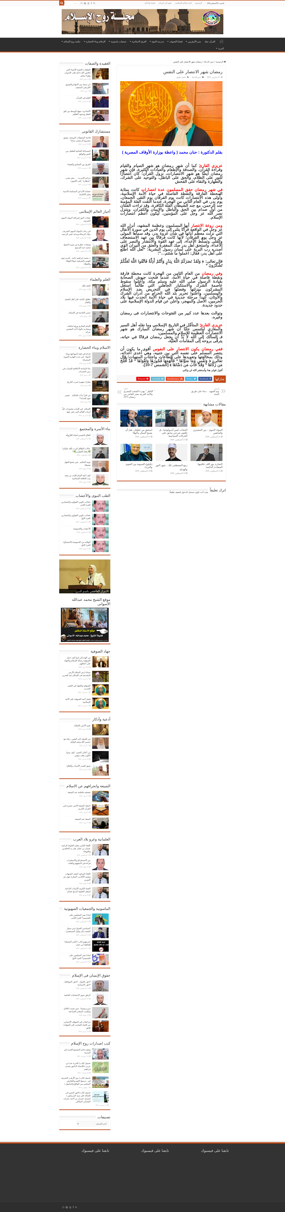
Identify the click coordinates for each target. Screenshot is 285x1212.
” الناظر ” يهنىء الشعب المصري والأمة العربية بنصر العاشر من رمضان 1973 (139, 393)
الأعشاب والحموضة (82, 528)
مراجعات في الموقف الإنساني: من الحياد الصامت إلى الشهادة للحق (77, 1025)
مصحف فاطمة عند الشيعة (79, 792)
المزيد (221, 48)
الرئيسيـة (221, 41)
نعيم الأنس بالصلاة (82, 725)
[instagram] (81, 3)
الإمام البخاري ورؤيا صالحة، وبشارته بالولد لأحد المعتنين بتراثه (78, 329)
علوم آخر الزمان (165, 3)
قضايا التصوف (176, 41)
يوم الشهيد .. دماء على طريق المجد (205, 391)
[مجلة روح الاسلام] (142, 21)
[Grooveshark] (84, 3)
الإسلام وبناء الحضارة (96, 41)
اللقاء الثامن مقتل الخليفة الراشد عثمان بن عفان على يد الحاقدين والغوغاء (76, 848)
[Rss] (94, 3)
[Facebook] (91, 3)
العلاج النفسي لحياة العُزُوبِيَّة (78, 435)
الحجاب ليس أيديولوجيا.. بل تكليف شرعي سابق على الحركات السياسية (173, 432)
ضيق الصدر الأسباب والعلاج (79, 766)
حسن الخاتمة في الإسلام (80, 312)
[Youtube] (88, 3)
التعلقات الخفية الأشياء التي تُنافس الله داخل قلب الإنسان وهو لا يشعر (77, 72)
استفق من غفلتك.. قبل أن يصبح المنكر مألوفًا (138, 431)
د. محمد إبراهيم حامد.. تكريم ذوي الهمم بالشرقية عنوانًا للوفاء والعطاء (76, 261)
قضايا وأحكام (150, 3)
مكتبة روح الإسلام (72, 41)
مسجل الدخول (187, 492)
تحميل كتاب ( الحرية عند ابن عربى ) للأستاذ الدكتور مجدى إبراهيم (78, 1066)
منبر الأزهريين (194, 41)
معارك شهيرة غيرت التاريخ (79, 382)
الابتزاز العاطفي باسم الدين (92, 591)
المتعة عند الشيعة (83, 819)
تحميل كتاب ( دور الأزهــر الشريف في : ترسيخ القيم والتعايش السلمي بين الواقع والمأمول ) (76, 1081)
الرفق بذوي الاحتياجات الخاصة (77, 995)
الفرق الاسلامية (139, 41)
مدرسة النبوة (158, 41)
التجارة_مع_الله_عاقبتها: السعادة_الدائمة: (209, 465)
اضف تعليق (181, 77)
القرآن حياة (210, 41)
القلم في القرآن (83, 98)
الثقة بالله (86, 285)
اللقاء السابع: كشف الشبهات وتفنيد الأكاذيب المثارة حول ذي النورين (77, 877)
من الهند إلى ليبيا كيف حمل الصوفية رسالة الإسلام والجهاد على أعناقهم (77, 660)
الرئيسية (198, 3)
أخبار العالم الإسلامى (183, 3)
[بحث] (61, 2)
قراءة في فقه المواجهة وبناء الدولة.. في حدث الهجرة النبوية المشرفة (77, 357)
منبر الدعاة (209, 61)
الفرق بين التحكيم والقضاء (79, 164)
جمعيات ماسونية (119, 41)
